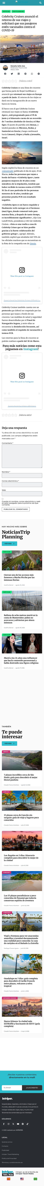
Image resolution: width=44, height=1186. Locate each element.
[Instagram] (8, 1124)
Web (4, 490)
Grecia (33, 243)
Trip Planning (18, 11)
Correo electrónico (10, 481)
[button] (4, 3)
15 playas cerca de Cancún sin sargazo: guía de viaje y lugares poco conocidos (21, 817)
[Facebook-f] (4, 1124)
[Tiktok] (27, 1124)
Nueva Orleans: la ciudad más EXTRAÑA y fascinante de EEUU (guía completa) (22, 1023)
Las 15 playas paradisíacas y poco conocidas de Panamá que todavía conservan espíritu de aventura (20, 898)
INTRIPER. (19, 1130)
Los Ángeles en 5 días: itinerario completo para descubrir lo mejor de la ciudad (21, 858)
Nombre (6, 472)
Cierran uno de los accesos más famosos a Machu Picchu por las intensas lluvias (19, 577)
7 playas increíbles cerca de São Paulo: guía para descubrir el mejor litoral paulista (20, 777)
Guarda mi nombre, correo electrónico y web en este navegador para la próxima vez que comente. (21, 503)
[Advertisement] (22, 696)
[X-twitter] (13, 1124)
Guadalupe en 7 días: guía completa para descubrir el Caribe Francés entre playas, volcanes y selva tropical (21, 982)
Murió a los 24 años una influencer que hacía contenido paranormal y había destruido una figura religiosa (21, 660)
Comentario (7, 443)
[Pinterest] (23, 1124)
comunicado (7, 171)
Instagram (30, 349)
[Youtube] (18, 1124)
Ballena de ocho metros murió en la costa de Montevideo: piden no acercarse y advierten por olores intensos (21, 619)
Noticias (6, 11)
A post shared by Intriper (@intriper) (22, 406)
